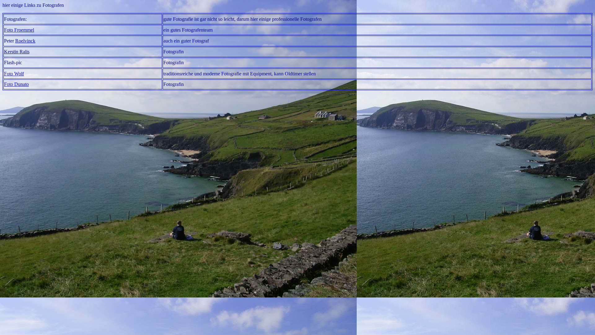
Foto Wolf (14, 73)
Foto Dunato (16, 84)
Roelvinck (25, 40)
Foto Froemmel (19, 30)
